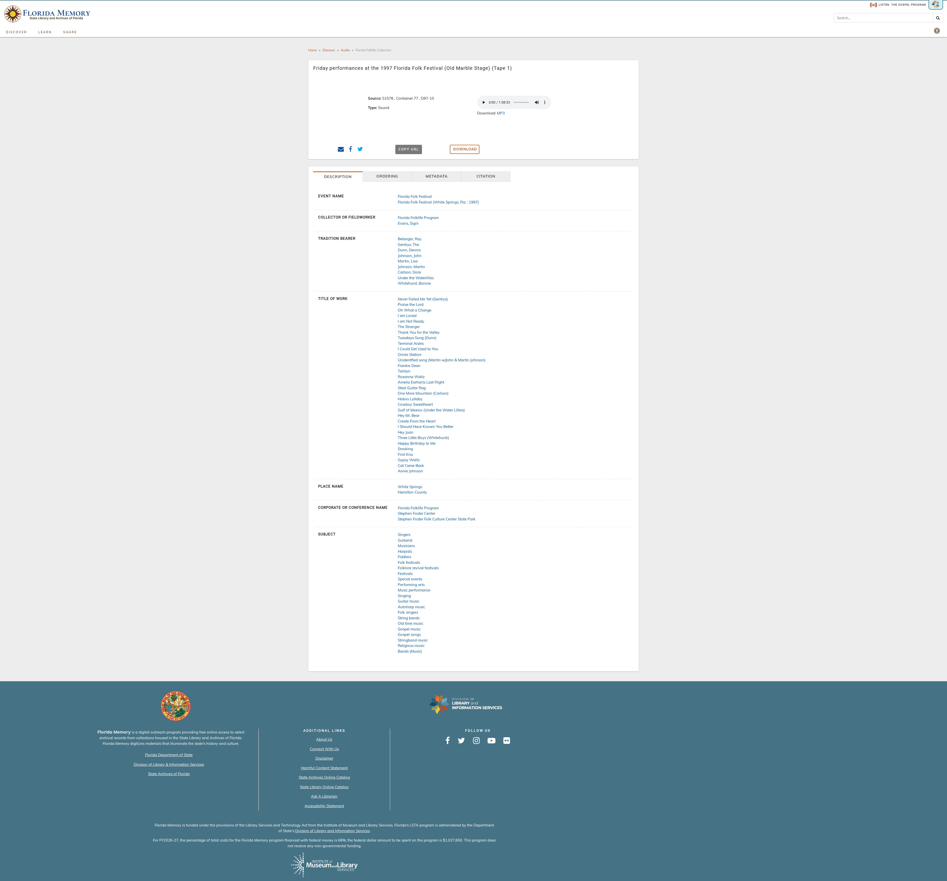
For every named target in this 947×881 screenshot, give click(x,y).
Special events (410, 579)
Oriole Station (409, 354)
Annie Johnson (410, 471)
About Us (324, 739)
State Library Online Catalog (324, 787)
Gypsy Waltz (409, 460)
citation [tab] (485, 176)
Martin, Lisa (408, 261)
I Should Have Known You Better (426, 426)
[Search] (938, 17)
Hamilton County (412, 492)
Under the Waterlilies (416, 277)
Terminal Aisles (411, 343)
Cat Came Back (411, 465)
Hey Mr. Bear (408, 415)
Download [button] (465, 149)
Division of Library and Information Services (332, 830)
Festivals (405, 573)
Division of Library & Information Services (169, 764)
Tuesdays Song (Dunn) (417, 337)
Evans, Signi (408, 223)
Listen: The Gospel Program (902, 4)
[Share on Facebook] (350, 149)
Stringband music (413, 640)
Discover (16, 32)
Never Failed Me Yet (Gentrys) (423, 299)
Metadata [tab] (437, 176)
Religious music (411, 645)
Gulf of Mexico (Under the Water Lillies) (431, 410)
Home (312, 50)
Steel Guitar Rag (412, 387)
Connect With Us (324, 749)
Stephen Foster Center (416, 513)
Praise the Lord (410, 304)
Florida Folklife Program (418, 217)
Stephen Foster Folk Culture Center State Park (436, 519)
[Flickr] (506, 741)
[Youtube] (491, 741)
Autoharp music (411, 607)
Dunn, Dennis (409, 250)
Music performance (414, 590)
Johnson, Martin (411, 266)
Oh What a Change (414, 310)
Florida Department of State (169, 755)
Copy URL (409, 149)
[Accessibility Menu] (937, 30)
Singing (404, 595)
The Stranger (409, 326)
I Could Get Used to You (418, 349)
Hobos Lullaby (410, 399)
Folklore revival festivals (418, 568)
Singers (404, 534)
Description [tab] (338, 176)
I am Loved (407, 315)
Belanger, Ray (409, 239)
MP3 (501, 113)
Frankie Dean (409, 365)
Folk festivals (409, 562)
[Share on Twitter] (360, 149)
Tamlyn (404, 371)
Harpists (405, 551)
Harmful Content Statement (324, 768)
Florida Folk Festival (415, 196)
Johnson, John (409, 255)
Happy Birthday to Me (417, 443)
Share (70, 32)
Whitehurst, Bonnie (414, 283)
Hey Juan (405, 432)
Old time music (410, 623)
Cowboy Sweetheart (415, 404)
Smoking (405, 448)
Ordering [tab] (387, 176)
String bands (408, 618)
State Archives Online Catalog (324, 777)
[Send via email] (341, 149)
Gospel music (409, 629)
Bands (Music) (410, 651)
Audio (345, 50)
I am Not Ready (411, 321)
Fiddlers (404, 556)
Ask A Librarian (324, 796)
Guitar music (408, 601)
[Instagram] (476, 741)
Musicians (406, 545)
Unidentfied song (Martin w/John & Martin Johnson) (442, 360)
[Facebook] (447, 741)
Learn (45, 32)
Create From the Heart (417, 421)
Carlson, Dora (409, 272)
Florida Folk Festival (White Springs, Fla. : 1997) (438, 202)
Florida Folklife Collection (373, 50)
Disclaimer (324, 758)
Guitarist (405, 540)
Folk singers (408, 612)
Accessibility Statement (324, 806)
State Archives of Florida (169, 773)
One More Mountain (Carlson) (423, 393)
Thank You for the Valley (418, 332)
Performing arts (411, 584)
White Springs (410, 486)
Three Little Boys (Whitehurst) (423, 437)
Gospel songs (409, 634)
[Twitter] (461, 741)
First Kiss (405, 454)
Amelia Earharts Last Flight (421, 382)
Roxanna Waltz (411, 376)
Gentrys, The (408, 244)
